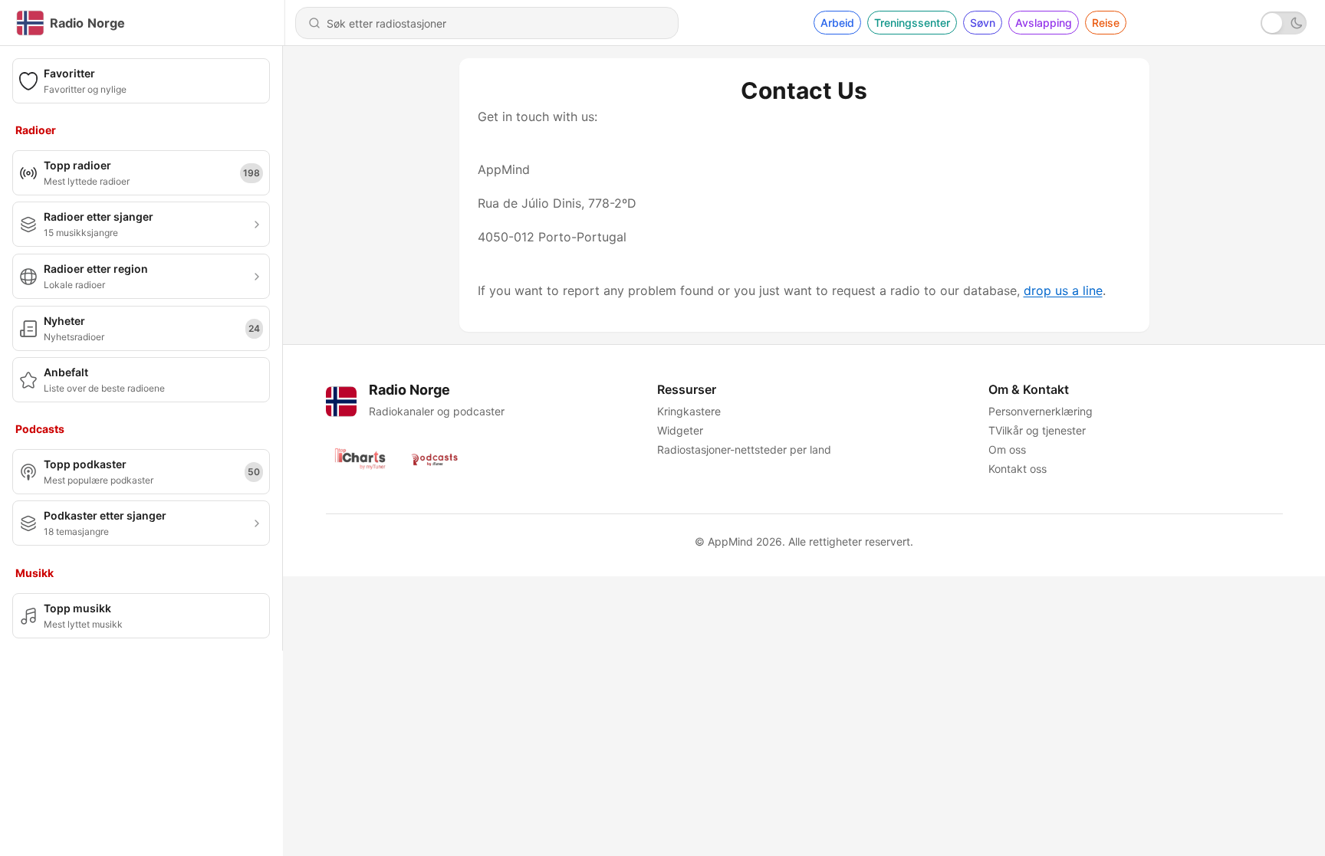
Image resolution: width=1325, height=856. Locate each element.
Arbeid (837, 22)
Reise (1106, 22)
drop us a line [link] (1063, 290)
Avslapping (1043, 22)
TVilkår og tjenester (1037, 430)
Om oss (1007, 449)
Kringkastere (689, 411)
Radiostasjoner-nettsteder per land (744, 449)
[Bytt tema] (1284, 22)
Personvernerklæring (1040, 411)
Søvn (982, 22)
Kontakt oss (1017, 468)
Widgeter (680, 430)
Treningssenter (912, 22)
